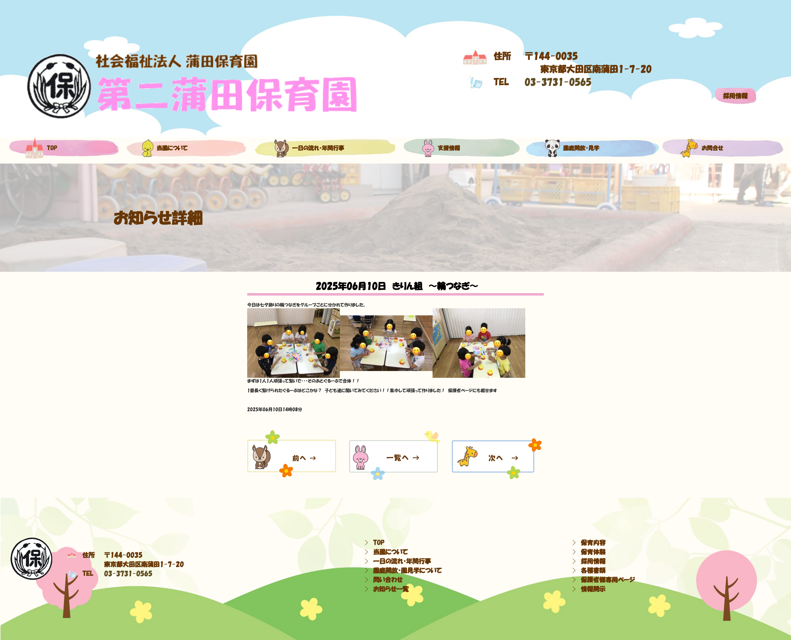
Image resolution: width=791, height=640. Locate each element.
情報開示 (593, 589)
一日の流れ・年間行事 (318, 148)
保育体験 (593, 552)
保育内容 (593, 543)
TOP (378, 543)
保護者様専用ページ (608, 580)
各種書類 (593, 570)
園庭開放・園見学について (407, 570)
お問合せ (712, 148)
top (52, 148)
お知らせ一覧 (391, 589)
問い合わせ (388, 580)
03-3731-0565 (558, 82)
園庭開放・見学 (581, 148)
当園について (172, 148)
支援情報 (449, 148)
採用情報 (735, 96)
